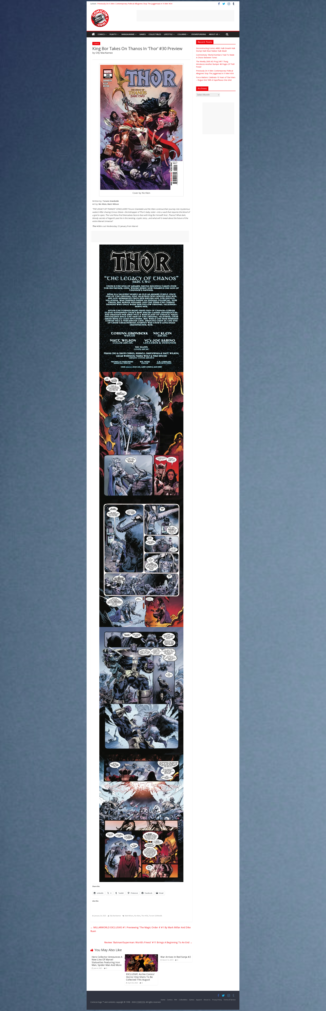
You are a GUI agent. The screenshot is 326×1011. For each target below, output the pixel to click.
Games (142, 34)
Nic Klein (137, 916)
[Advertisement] (185, 15)
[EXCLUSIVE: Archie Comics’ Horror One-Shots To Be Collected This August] (141, 955)
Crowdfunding (198, 34)
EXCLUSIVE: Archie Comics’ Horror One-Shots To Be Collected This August (140, 977)
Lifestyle (168, 34)
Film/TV (113, 34)
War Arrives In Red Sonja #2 (175, 956)
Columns (182, 34)
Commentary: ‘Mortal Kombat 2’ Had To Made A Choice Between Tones (127, 3)
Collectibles (155, 34)
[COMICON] (100, 10)
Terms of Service (230, 1000)
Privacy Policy (217, 1000)
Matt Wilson (129, 916)
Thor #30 (144, 916)
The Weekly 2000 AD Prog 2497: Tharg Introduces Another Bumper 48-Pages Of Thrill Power (215, 64)
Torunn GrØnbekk (155, 916)
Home (163, 1000)
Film (175, 1000)
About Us (213, 34)
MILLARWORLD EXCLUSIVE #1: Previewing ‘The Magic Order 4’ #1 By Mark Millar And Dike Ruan (140, 929)
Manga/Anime (127, 34)
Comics (101, 34)
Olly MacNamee (115, 916)
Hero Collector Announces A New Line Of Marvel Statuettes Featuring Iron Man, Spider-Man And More (107, 961)
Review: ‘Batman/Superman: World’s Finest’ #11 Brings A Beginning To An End (148, 942)
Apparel (199, 1000)
